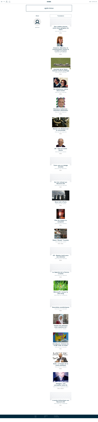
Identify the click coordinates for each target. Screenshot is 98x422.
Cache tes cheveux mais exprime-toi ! (60, 326)
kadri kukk (65, 203)
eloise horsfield (64, 72)
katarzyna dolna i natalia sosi (64, 386)
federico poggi (64, 92)
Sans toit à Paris (60, 202)
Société (60, 133)
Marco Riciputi (65, 185)
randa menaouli (64, 52)
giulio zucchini (65, 275)
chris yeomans (64, 31)
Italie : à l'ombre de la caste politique (60, 364)
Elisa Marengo (65, 223)
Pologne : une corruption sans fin (60, 384)
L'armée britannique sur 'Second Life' (60, 401)
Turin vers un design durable (61, 166)
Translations (60, 16)
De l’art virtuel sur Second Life (60, 183)
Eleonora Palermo (64, 168)
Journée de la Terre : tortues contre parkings (60, 70)
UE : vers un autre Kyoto (60, 149)
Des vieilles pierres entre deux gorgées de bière (61, 28)
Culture (60, 170)
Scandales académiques (60, 307)
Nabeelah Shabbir (65, 403)
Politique (61, 54)
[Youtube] (95, 1)
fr (4, 1)
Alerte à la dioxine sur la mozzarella (61, 129)
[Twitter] (92, 1)
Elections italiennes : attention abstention (60, 109)
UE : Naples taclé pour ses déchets (61, 256)
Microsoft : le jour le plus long (61, 293)
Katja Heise (65, 328)
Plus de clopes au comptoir (61, 221)
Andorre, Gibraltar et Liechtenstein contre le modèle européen (60, 49)
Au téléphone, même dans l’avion (60, 90)
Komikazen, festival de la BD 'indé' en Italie (61, 344)
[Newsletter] (96, 1)
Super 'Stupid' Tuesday (61, 240)
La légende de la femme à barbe (60, 273)
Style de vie (62, 388)
